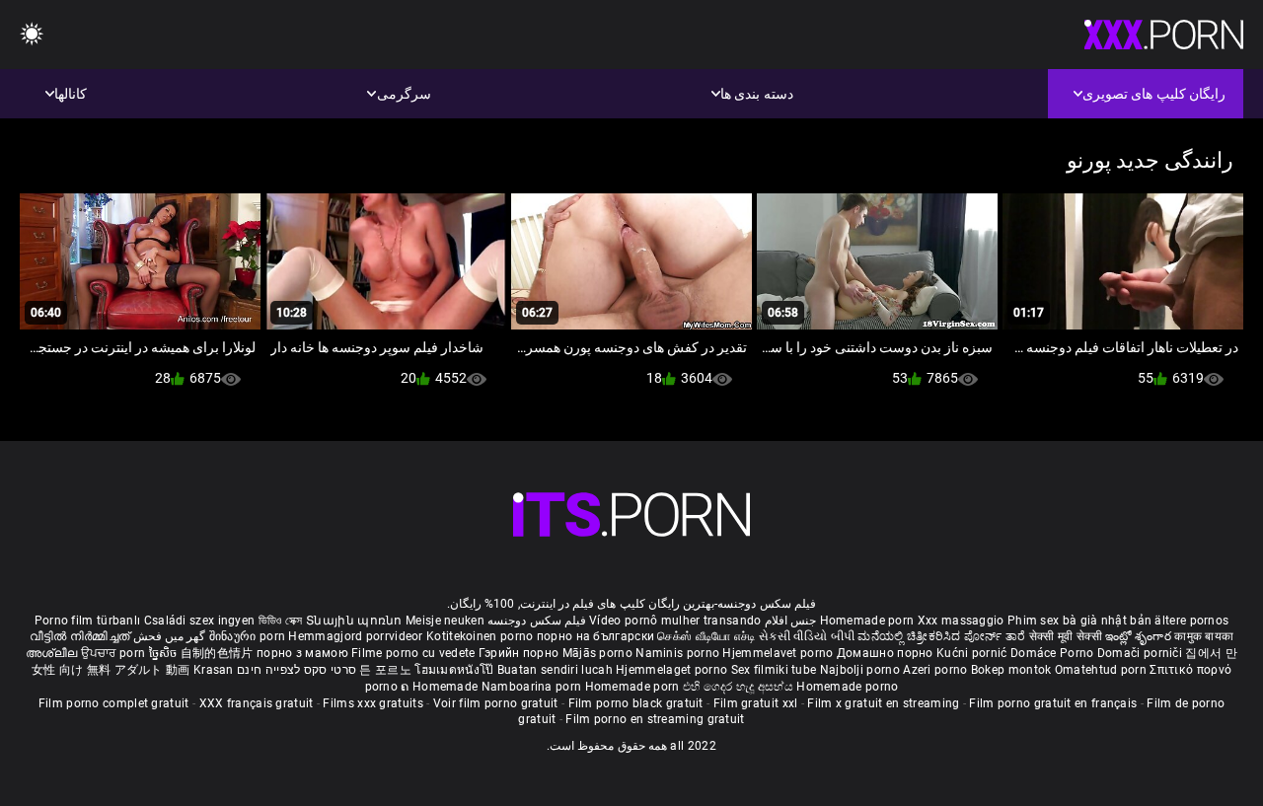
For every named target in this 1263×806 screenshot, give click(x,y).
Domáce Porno (1053, 653)
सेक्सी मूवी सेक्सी (1065, 636)
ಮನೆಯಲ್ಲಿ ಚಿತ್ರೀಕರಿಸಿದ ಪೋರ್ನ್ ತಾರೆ (942, 636)
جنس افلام (790, 620)
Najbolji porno (860, 670)
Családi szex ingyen (200, 620)
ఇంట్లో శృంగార (1139, 636)
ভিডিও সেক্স (281, 620)
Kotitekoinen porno (481, 636)
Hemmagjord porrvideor (357, 636)
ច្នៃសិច (165, 653)
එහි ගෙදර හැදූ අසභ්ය (740, 687)
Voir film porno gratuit (495, 703)
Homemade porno (847, 687)
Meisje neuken (445, 620)
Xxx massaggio (961, 620)
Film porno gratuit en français (1053, 703)
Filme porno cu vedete (413, 653)
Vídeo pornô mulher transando (675, 620)
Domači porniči (1141, 653)
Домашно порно (886, 653)
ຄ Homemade (441, 687)
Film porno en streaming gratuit (654, 719)
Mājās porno (599, 653)
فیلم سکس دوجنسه (536, 620)
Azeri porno (937, 670)
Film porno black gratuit (636, 703)
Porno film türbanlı (88, 620)
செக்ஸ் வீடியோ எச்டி (706, 636)
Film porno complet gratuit (113, 703)
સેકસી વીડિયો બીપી (806, 636)
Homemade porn (869, 620)
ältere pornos (1191, 620)
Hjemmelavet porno (779, 653)
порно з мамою (302, 653)
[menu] (31, 35)
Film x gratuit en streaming (883, 703)
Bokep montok (1011, 670)
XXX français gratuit (256, 703)
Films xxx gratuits (372, 703)
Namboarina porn (533, 687)
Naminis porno (678, 653)
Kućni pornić (973, 653)
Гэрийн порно (520, 653)
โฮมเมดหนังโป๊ (455, 670)
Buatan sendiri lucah (556, 670)
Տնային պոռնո (356, 620)
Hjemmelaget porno (673, 670)
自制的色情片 (219, 653)
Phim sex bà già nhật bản (1079, 620)
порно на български (595, 636)
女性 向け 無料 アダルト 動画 (111, 670)
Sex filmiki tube (774, 670)
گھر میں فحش (167, 636)
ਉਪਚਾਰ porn (115, 653)
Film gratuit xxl (755, 703)
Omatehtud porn (1103, 670)
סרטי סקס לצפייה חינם (296, 670)
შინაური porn (249, 636)
